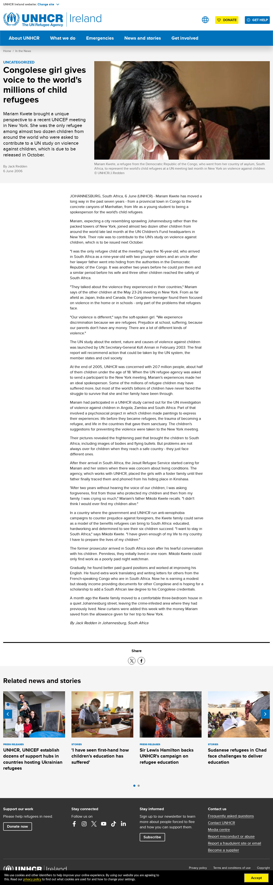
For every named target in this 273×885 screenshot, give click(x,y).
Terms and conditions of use (232, 868)
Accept (256, 878)
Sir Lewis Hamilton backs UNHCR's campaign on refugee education (166, 756)
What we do (63, 38)
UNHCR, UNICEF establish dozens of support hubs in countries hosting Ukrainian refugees (32, 759)
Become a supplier (223, 850)
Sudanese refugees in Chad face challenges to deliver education (237, 756)
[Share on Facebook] (141, 660)
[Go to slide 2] (140, 787)
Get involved (184, 38)
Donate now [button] (17, 826)
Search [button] (191, 19)
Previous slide (7, 714)
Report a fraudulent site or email (234, 843)
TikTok (113, 824)
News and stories (142, 38)
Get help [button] (260, 19)
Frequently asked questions (231, 816)
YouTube (103, 824)
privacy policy (32, 879)
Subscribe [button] (152, 837)
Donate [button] (230, 19)
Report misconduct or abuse (231, 836)
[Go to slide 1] (135, 787)
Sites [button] (205, 19)
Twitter (94, 824)
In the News (23, 51)
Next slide (265, 714)
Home (7, 51)
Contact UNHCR (221, 822)
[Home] (33, 20)
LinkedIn (123, 824)
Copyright (263, 868)
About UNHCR (24, 38)
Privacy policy (198, 868)
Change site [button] (46, 4)
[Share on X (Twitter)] (131, 660)
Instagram (84, 824)
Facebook (74, 824)
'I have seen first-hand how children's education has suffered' (100, 756)
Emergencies (100, 38)
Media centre (219, 829)
